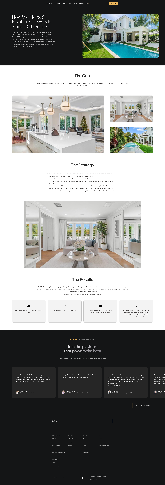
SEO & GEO (54, 438)
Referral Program (86, 452)
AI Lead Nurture (55, 455)
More (87, 3)
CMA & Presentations (56, 462)
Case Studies (75, 3)
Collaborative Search (55, 459)
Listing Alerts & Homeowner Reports (58, 452)
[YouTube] (91, 479)
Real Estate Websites (56, 435)
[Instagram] (88, 479)
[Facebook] (85, 479)
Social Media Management (56, 442)
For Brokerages (70, 445)
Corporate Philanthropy (87, 455)
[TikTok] (93, 479)
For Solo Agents (70, 435)
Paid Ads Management (56, 445)
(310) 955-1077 (54, 421)
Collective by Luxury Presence (104, 445)
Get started (113, 3)
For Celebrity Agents (71, 438)
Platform (58, 3)
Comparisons (101, 442)
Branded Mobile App (55, 466)
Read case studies (143, 405)
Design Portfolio (81, 3)
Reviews (84, 442)
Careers (84, 445)
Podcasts (100, 438)
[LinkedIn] (96, 479)
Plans (70, 3)
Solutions (64, 3)
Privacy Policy (93, 476)
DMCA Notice (104, 476)
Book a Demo (106, 420)
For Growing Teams (71, 442)
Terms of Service (98, 476)
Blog (99, 435)
